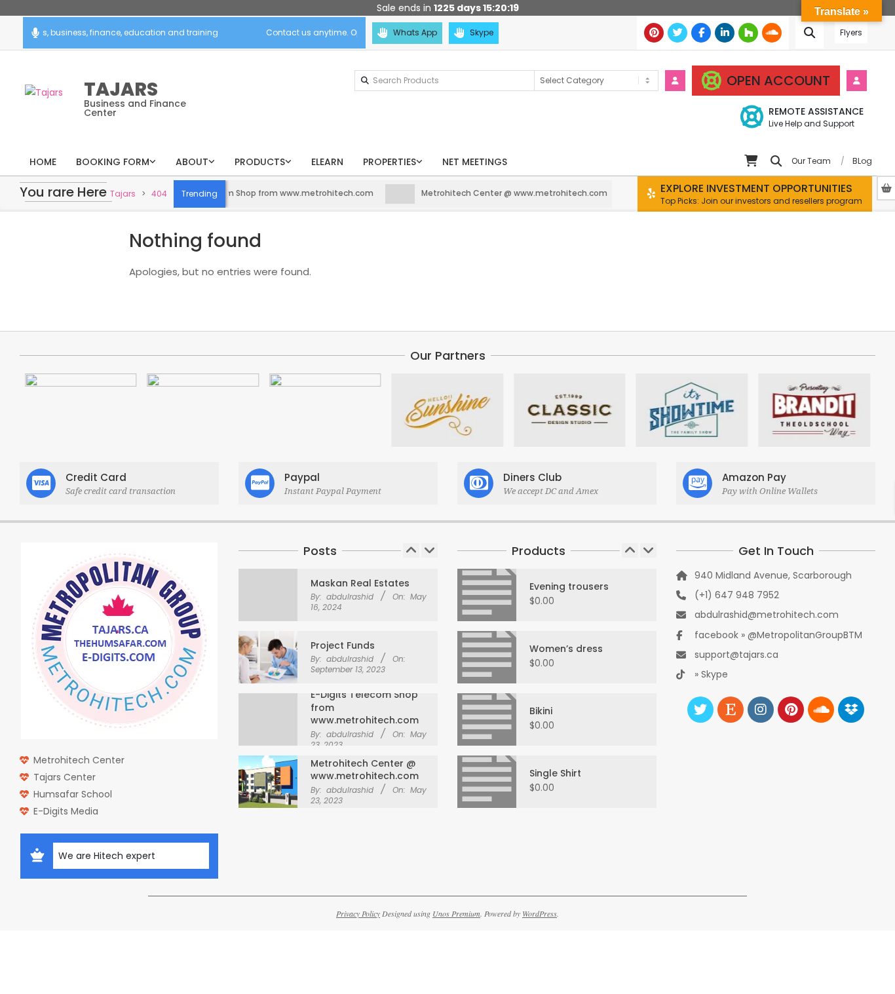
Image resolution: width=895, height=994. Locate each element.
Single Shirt (555, 773)
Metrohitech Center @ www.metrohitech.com (495, 193)
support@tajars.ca (736, 654)
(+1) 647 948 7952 (737, 595)
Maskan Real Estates (360, 583)
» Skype (711, 674)
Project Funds (343, 645)
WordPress (539, 913)
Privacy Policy (358, 913)
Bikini (540, 710)
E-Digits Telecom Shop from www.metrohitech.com (249, 193)
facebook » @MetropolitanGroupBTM (778, 634)
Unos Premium (456, 913)
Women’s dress (566, 648)
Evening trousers (569, 586)
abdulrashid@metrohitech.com (767, 614)
